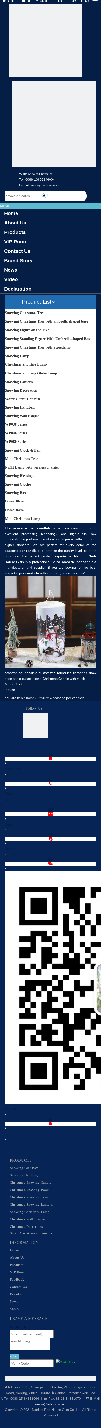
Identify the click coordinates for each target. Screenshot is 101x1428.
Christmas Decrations (26, 1227)
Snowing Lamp (17, 356)
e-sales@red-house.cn (45, 185)
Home (11, 213)
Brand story (19, 1294)
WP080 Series (16, 442)
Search (43, 195)
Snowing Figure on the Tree (27, 330)
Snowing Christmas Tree (24, 313)
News (10, 270)
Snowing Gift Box (24, 1168)
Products (15, 232)
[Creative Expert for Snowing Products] (54, 125)
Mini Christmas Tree (21, 459)
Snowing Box (15, 493)
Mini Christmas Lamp (22, 519)
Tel (7, 799)
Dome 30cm (14, 501)
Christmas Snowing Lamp (26, 364)
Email (9, 824)
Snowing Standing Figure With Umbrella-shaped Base (48, 339)
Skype (9, 849)
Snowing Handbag (20, 407)
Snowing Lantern (19, 382)
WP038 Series (16, 424)
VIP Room (16, 241)
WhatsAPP (13, 769)
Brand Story (18, 260)
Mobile (10, 794)
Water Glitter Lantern (22, 399)
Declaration (17, 288)
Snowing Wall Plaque (22, 416)
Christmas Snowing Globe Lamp (31, 373)
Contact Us (17, 251)
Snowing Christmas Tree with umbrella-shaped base (46, 321)
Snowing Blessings (19, 476)
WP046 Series (16, 433)
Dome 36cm (14, 510)
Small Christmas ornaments (31, 1233)
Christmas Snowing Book (29, 1190)
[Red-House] (45, 41)
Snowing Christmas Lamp (30, 1212)
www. (32, 174)
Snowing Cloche (18, 484)
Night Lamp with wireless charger (32, 467)
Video (11, 279)
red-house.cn (44, 174)
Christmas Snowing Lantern (31, 1204)
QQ (7, 1134)
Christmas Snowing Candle (30, 1182)
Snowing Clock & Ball (22, 450)
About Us (15, 222)
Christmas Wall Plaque (27, 1219)
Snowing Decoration (21, 390)
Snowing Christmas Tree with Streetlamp (38, 347)
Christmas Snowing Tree (29, 1197)
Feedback (17, 1279)
